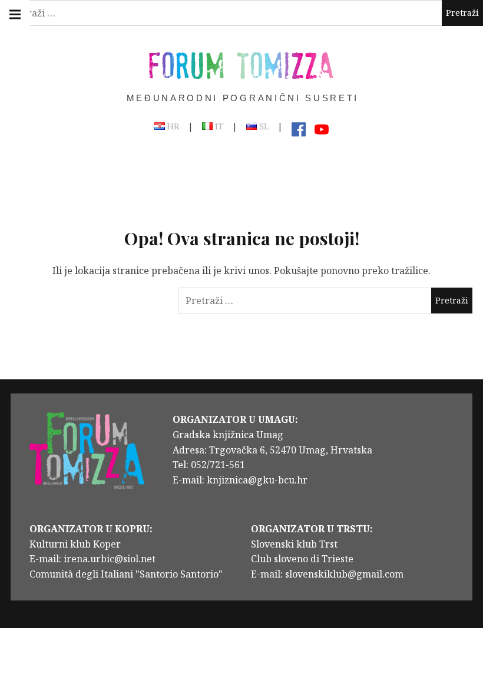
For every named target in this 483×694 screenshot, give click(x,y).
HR (172, 127)
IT (218, 127)
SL (263, 127)
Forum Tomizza (241, 64)
